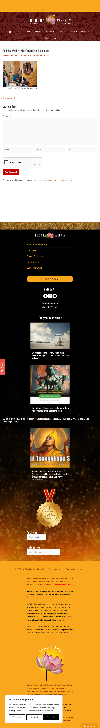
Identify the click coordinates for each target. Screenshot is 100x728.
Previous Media (8, 98)
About (72, 31)
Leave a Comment (10, 55)
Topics (60, 31)
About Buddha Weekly (37, 244)
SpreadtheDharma (43, 695)
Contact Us (32, 250)
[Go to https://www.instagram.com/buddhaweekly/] (50, 296)
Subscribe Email (34, 268)
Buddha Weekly (45, 607)
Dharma (48, 31)
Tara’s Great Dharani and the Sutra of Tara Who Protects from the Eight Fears (50, 409)
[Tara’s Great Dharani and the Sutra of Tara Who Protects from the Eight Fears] (50, 384)
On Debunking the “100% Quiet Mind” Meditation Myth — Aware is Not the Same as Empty (50, 355)
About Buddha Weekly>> (61, 585)
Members (85, 31)
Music (28, 31)
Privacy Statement (35, 256)
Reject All (34, 717)
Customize (17, 717)
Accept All (51, 717)
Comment (7, 116)
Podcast (38, 31)
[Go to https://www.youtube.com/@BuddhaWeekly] (54, 296)
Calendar (15, 31)
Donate (48, 38)
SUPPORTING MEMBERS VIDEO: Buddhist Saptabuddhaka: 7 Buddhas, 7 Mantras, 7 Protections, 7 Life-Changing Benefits (46, 420)
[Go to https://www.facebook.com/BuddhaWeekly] (45, 296)
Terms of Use (33, 262)
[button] (55, 38)
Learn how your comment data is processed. (56, 180)
